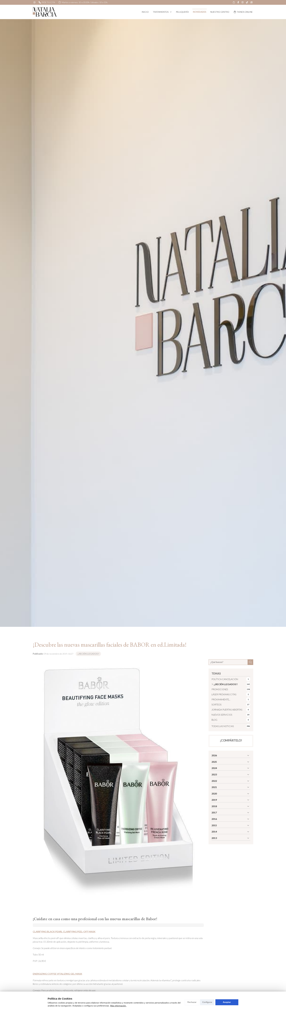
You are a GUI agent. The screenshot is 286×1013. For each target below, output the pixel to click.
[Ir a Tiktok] (247, 2)
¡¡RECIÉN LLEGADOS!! (88, 653)
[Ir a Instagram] (242, 2)
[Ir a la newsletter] (251, 2)
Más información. (118, 1005)
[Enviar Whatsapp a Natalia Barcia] (34, 2)
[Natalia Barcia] (45, 12)
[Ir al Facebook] (238, 2)
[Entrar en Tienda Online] (234, 2)
